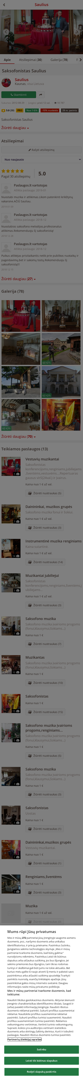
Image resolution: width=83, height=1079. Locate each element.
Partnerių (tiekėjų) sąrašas (24, 1039)
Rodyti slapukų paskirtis (41, 1071)
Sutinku (41, 1049)
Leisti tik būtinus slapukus (41, 1060)
